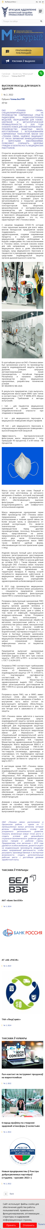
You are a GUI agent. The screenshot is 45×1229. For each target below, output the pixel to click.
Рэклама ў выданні (23, 61)
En (40, 2)
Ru (37, 2)
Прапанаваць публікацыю (23, 51)
